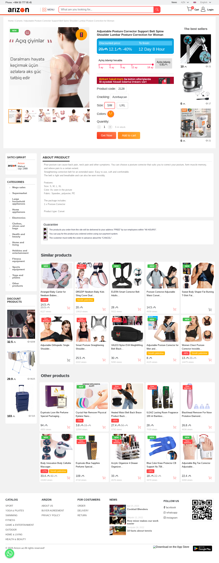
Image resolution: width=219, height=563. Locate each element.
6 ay (112, 67)
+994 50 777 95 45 (22, 2)
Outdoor (11, 530)
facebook (170, 507)
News (174, 2)
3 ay (101, 67)
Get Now (106, 135)
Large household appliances (18, 201)
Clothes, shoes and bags (18, 226)
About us (47, 506)
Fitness (10, 520)
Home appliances (18, 210)
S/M (109, 105)
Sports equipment (18, 268)
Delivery (83, 511)
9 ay (122, 67)
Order (81, 506)
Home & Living (13, 534)
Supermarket (19, 193)
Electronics (18, 217)
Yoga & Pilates (14, 511)
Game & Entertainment (19, 525)
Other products (17, 284)
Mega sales (18, 187)
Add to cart (129, 135)
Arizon (21, 163)
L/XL (122, 105)
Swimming (11, 515)
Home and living (18, 243)
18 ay (150, 67)
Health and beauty (18, 235)
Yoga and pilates (17, 276)
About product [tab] (56, 157)
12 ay (134, 67)
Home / (11, 21)
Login (210, 9)
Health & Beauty (15, 539)
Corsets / (19, 21)
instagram (172, 517)
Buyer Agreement (53, 511)
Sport (9, 506)
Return (82, 515)
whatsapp (171, 512)
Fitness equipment (18, 260)
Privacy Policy (51, 515)
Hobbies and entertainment (20, 251)
